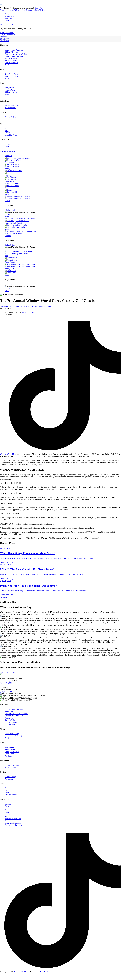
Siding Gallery (10, 245)
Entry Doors (9, 88)
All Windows (10, 65)
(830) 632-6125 (39, 10)
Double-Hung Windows (14, 50)
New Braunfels (27, 10)
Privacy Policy (10, 821)
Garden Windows (11, 63)
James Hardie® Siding (13, 76)
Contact (8, 144)
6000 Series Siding (12, 74)
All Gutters (9, 119)
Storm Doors (9, 94)
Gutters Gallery (10, 117)
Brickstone (9, 214)
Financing (8, 18)
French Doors (10, 90)
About (7, 14)
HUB (43, 972)
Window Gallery (11, 210)
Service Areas (10, 16)
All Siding (8, 78)
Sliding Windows (11, 52)
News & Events (28, 313)
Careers (7, 20)
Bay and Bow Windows (14, 56)
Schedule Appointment (8, 672)
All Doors (8, 96)
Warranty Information (13, 819)
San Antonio (4, 10)
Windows (8, 156)
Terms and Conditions (13, 823)
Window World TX (7, 25)
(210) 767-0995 (16, 10)
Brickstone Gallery (12, 106)
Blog (6, 817)
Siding (7, 216)
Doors (7, 249)
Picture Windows (11, 58)
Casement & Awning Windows (16, 54)
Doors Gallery (10, 284)
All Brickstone (10, 108)
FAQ (7, 131)
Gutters (7, 289)
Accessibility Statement (13, 825)
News (7, 291)
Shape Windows (11, 61)
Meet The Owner (11, 135)
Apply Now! (39, 8)
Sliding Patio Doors (12, 92)
